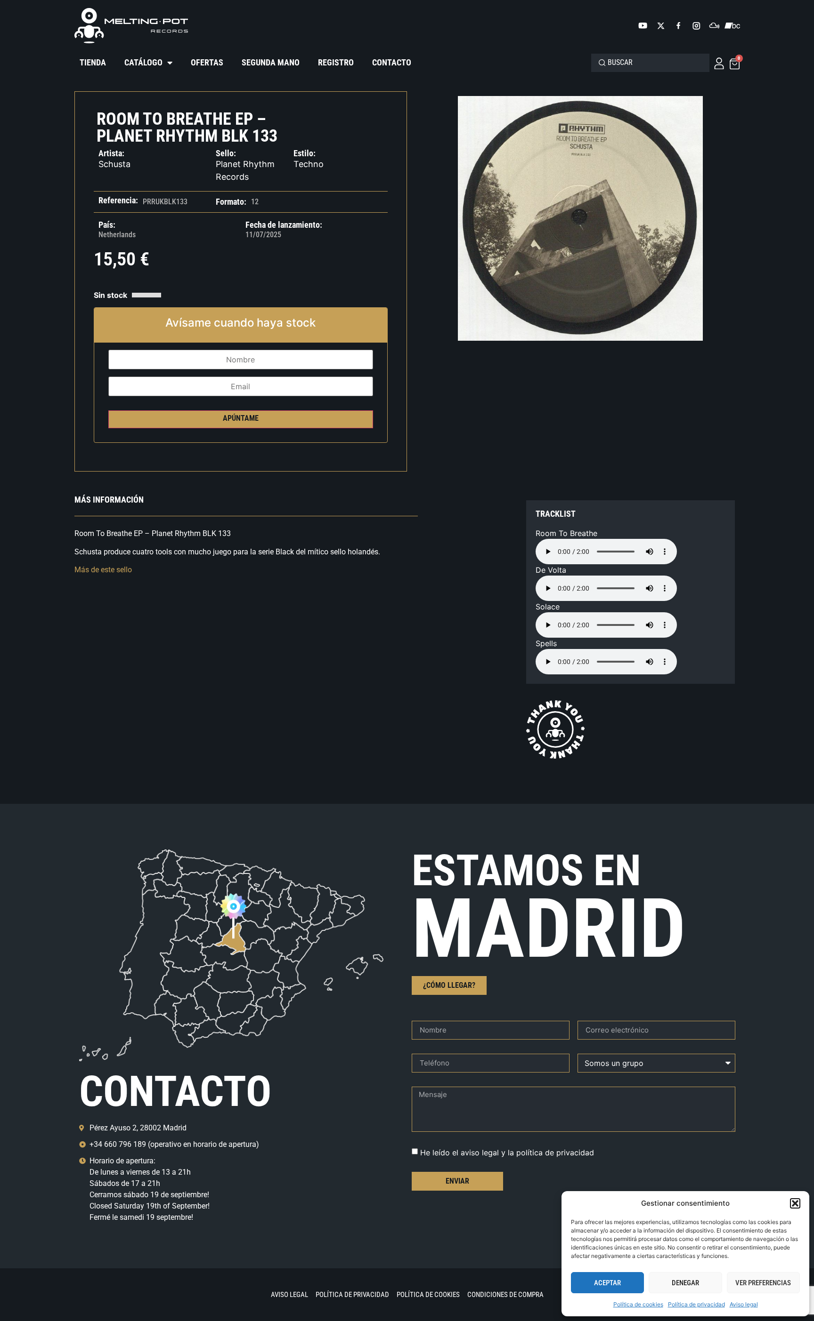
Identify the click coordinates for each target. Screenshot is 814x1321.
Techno (308, 164)
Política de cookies (638, 1304)
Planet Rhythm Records (245, 170)
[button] (795, 1203)
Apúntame (241, 418)
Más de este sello (103, 569)
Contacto (391, 62)
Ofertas (207, 62)
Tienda (93, 62)
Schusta (114, 164)
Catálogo (143, 62)
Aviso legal (744, 1304)
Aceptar (607, 1283)
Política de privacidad (696, 1304)
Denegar (685, 1283)
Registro (336, 62)
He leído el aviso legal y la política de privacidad (507, 1152)
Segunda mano (271, 62)
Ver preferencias (763, 1283)
